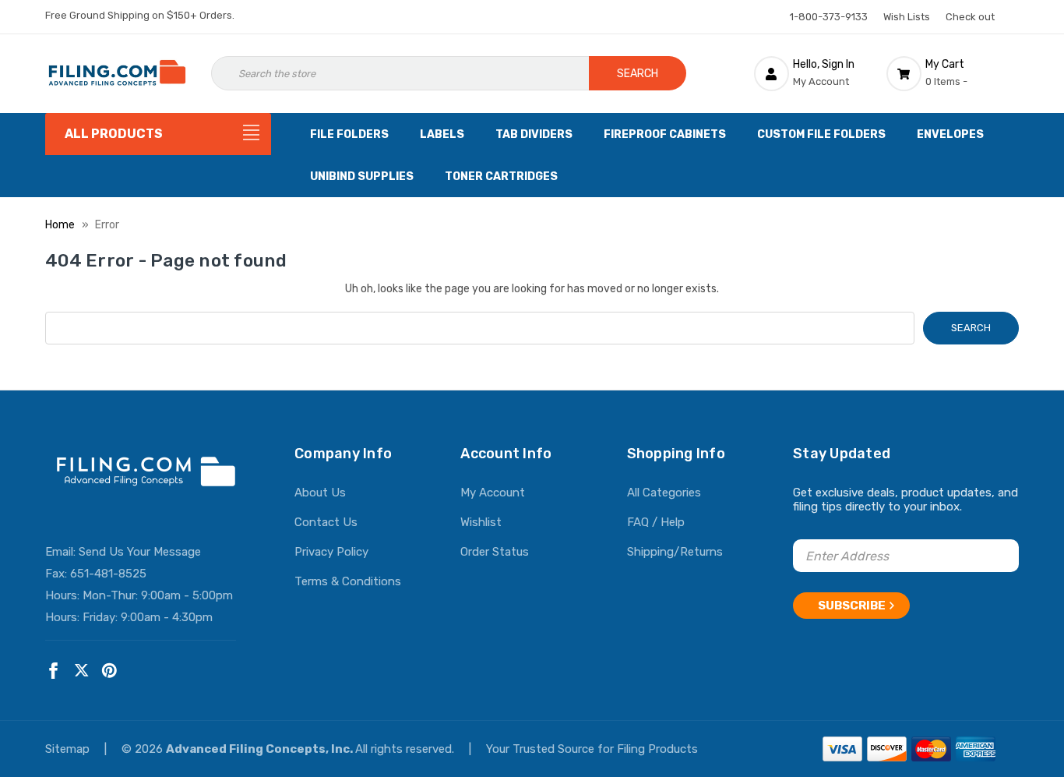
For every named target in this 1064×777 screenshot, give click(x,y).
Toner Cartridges (501, 176)
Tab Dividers (534, 134)
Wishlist (481, 522)
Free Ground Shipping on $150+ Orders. (139, 15)
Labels (442, 134)
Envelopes (950, 134)
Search (637, 73)
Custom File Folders (821, 134)
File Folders (349, 134)
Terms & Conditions (347, 581)
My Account (492, 493)
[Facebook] (53, 670)
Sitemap (69, 749)
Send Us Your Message (140, 552)
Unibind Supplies (362, 176)
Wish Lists (906, 17)
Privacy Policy (331, 552)
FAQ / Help (656, 522)
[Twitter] (81, 670)
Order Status (494, 552)
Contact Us (326, 522)
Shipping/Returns (675, 552)
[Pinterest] (109, 670)
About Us (320, 493)
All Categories (664, 493)
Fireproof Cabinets (665, 134)
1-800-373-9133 (829, 17)
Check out (970, 17)
